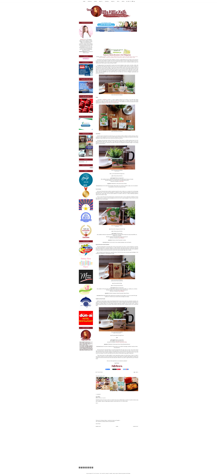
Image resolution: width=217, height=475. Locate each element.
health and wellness (127, 56)
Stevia (127, 57)
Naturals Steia (113, 57)
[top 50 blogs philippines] (86, 204)
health (121, 56)
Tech (118, 1)
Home (84, 1)
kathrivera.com (82, 39)
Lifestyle (90, 1)
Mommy (95, 1)
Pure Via (124, 57)
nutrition (119, 57)
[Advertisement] (117, 40)
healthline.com (105, 99)
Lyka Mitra (98, 396)
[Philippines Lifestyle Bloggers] (86, 193)
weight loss (132, 57)
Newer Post (98, 426)
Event (123, 1)
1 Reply (136, 372)
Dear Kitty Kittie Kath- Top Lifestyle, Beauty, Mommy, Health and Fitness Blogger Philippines (109, 473)
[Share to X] (96, 372)
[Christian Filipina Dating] (117, 24)
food (112, 56)
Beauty (100, 1)
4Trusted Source (116, 101)
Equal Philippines (121, 291)
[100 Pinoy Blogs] (86, 250)
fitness (108, 56)
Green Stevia (116, 56)
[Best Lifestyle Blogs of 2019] (86, 217)
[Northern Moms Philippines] (86, 263)
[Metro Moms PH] (86, 277)
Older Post (135, 426)
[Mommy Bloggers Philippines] (86, 289)
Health (112, 1)
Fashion (106, 1)
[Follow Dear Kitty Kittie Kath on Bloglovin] (86, 59)
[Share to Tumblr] (100, 372)
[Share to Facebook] (97, 372)
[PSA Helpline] (117, 51)
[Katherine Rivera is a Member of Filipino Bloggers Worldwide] (86, 302)
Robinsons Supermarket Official (121, 342)
